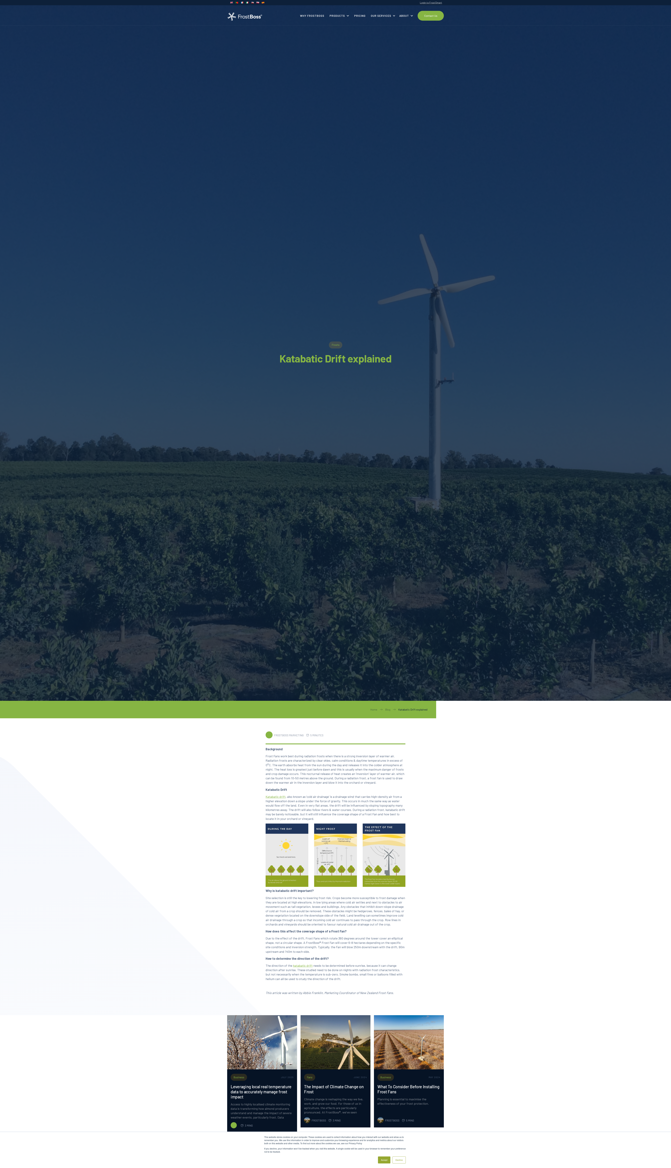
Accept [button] (384, 1159)
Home (373, 709)
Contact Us (430, 15)
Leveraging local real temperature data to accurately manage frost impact (261, 1091)
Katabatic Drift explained (412, 709)
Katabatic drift (276, 797)
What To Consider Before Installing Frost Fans (408, 1089)
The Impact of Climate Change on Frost (334, 1089)
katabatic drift (303, 965)
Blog (387, 709)
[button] (339, 16)
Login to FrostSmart (431, 2)
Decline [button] (399, 1159)
